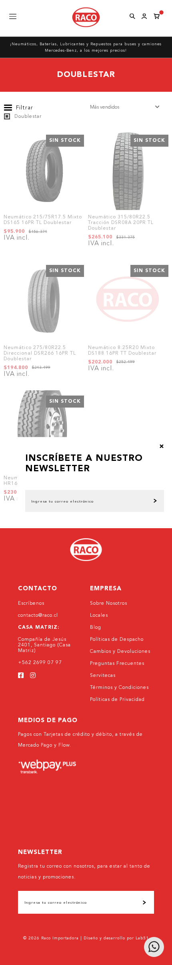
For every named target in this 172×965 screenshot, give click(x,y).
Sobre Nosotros (108, 603)
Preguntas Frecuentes (117, 663)
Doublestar (27, 116)
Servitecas (103, 675)
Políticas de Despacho (117, 639)
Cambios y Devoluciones (120, 651)
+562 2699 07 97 (40, 662)
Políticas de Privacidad (117, 699)
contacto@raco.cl (38, 615)
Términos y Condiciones (119, 687)
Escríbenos (31, 603)
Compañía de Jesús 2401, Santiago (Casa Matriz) (44, 645)
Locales (99, 615)
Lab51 (142, 938)
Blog (95, 627)
